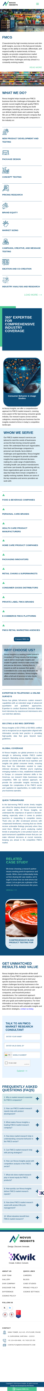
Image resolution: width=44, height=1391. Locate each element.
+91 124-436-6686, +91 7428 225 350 (21, 1340)
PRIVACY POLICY (30, 1288)
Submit (20, 1071)
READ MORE (36, 67)
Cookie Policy (9, 1296)
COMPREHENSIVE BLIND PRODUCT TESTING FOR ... (21, 942)
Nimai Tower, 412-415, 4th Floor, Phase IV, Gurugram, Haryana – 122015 (24, 1334)
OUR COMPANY (8, 1283)
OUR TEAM (7, 1275)
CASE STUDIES (29, 1283)
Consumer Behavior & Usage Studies (22, 397)
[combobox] (8, 1055)
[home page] (10, 5)
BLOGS (26, 1279)
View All (9, 890)
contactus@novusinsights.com (21, 1345)
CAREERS (27, 1275)
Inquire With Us (22, 1389)
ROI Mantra (30, 1385)
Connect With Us (22, 639)
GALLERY (6, 1279)
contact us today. (27, 1009)
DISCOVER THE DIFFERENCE (8, 1290)
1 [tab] (19, 950)
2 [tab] (23, 950)
